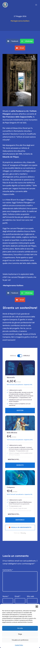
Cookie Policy (19, 645)
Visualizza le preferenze (20, 640)
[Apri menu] (36, 5)
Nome (6, 596)
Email (22, 48)
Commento (8, 570)
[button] (37, 606)
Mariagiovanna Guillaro (20, 21)
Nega (20, 634)
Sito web (30, 596)
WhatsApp (29, 41)
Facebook (14, 41)
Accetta (20, 628)
